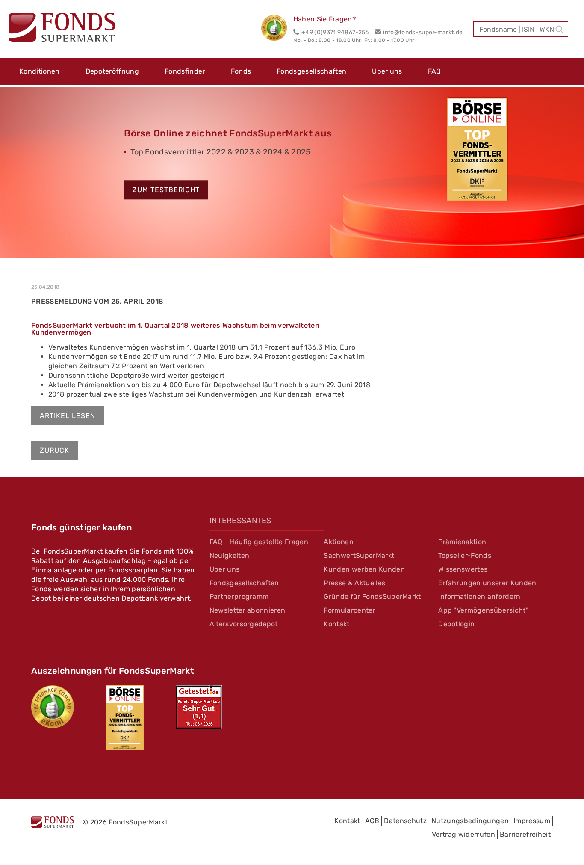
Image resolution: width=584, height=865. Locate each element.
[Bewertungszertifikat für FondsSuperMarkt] (277, 29)
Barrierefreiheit (525, 834)
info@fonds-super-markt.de (423, 32)
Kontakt (336, 624)
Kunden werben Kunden (364, 569)
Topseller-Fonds (464, 555)
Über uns (387, 71)
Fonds (241, 71)
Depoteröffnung (112, 71)
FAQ (434, 71)
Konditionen (39, 71)
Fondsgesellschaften (311, 71)
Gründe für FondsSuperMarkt (372, 596)
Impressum (531, 821)
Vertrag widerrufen (463, 834)
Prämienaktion (462, 542)
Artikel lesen (67, 416)
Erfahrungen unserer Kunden (487, 583)
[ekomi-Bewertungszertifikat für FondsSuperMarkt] (52, 706)
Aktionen (339, 542)
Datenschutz (405, 821)
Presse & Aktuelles (354, 583)
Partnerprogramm (239, 596)
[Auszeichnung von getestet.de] (199, 707)
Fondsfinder (185, 71)
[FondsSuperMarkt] (62, 28)
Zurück (54, 450)
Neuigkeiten (229, 555)
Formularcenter (349, 610)
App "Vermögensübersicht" (483, 610)
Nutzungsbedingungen (470, 821)
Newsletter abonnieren (247, 610)
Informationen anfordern (479, 596)
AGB (372, 821)
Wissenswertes (462, 569)
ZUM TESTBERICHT (166, 190)
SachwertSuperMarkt (359, 555)
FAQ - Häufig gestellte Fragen (258, 542)
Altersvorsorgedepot (243, 624)
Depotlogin (456, 624)
